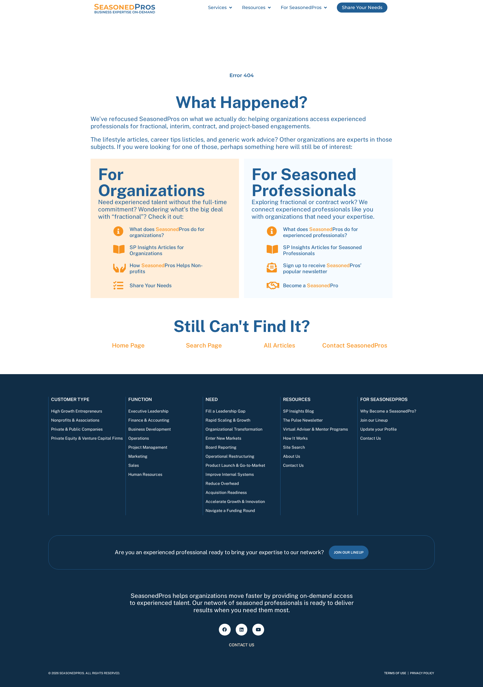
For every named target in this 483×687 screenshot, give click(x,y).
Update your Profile (378, 429)
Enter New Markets (223, 438)
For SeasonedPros (301, 7)
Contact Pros (354, 345)
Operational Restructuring (230, 456)
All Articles (279, 345)
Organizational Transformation (234, 429)
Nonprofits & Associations (75, 420)
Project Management (147, 447)
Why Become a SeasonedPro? (388, 411)
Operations (138, 438)
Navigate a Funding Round (230, 510)
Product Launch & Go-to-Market (235, 465)
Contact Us (293, 465)
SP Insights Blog (298, 411)
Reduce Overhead (222, 483)
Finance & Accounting (148, 420)
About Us (291, 456)
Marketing (137, 456)
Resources (253, 7)
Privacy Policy (422, 673)
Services (217, 7)
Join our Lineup (374, 420)
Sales (133, 465)
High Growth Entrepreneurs (76, 411)
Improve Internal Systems (230, 474)
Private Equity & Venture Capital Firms (87, 438)
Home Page (128, 345)
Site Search (294, 447)
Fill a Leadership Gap (226, 411)
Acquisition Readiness (226, 492)
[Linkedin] (242, 630)
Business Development (149, 429)
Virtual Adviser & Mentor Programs (315, 429)
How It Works (295, 438)
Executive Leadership (148, 411)
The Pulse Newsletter (303, 420)
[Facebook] (225, 630)
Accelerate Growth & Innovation (235, 501)
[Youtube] (258, 630)
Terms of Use (395, 673)
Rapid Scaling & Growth (228, 420)
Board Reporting (221, 447)
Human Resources (145, 474)
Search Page (204, 345)
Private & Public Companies (77, 429)
